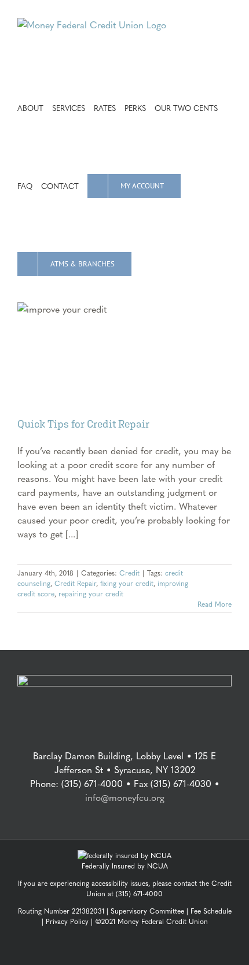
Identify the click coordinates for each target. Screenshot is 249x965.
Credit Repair (75, 583)
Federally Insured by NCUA (125, 865)
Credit (129, 572)
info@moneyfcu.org (124, 797)
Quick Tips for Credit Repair (83, 424)
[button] (143, 263)
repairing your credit (90, 593)
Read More (214, 604)
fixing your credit (126, 583)
